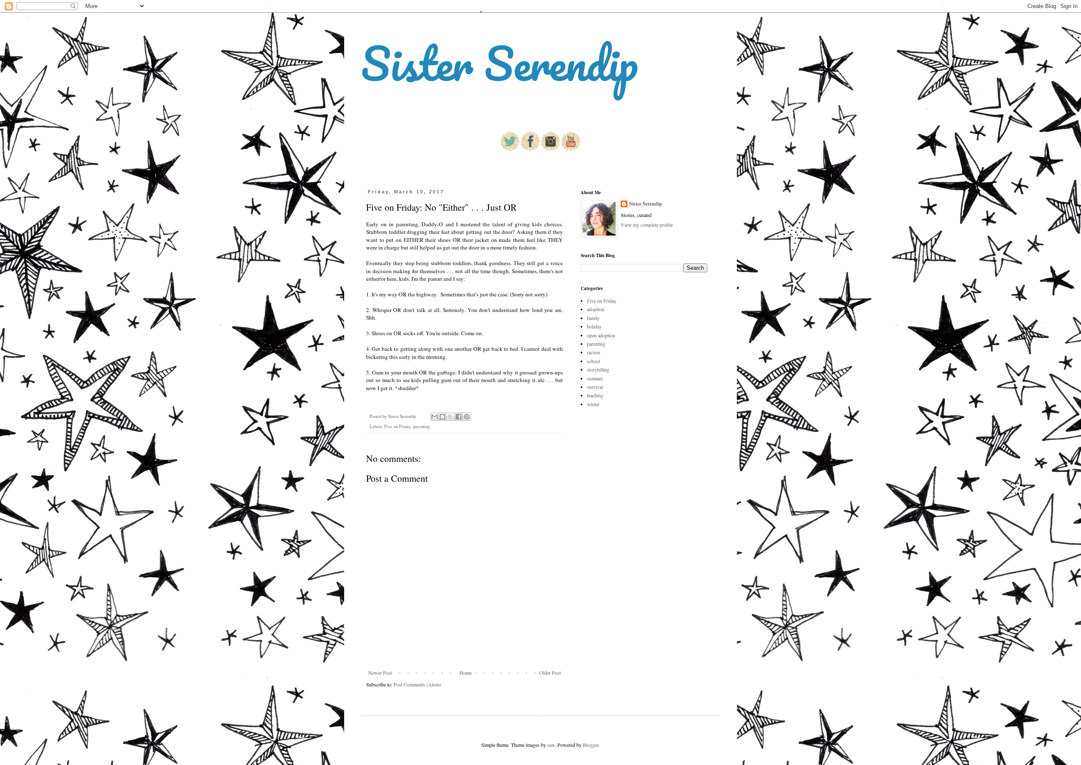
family (593, 318)
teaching (595, 395)
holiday (594, 326)
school (593, 361)
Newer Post (380, 672)
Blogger (590, 744)
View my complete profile (647, 224)
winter (593, 404)
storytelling (598, 369)
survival (595, 386)
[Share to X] (450, 416)
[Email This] (434, 416)
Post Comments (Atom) (417, 684)
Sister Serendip (499, 63)
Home (465, 672)
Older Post (550, 672)
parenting (421, 426)
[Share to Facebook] (458, 416)
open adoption (601, 335)
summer (595, 378)
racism (593, 352)
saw (551, 744)
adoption (595, 309)
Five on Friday (397, 426)
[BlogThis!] (442, 416)
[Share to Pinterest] (466, 416)
